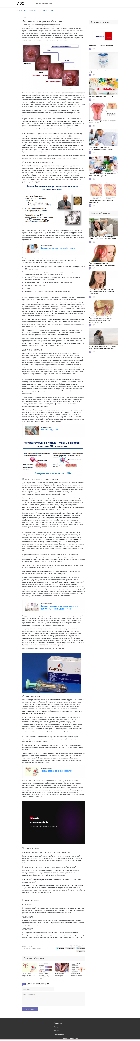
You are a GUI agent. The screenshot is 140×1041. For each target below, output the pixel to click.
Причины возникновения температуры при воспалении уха (102, 264)
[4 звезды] (28, 948)
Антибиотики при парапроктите (101, 96)
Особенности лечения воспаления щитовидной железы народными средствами (102, 291)
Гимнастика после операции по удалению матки (101, 201)
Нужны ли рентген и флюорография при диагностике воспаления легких (103, 237)
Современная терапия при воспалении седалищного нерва (101, 148)
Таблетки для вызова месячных (101, 45)
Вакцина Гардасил (49, 430)
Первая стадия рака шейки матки (56, 771)
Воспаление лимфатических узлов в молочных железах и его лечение (102, 347)
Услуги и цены (22, 10)
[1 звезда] (23, 948)
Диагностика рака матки (76, 976)
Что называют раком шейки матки (61, 976)
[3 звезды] (26, 948)
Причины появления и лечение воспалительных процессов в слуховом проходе (100, 320)
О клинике (50, 10)
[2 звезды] (25, 948)
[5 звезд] (29, 948)
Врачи (30, 10)
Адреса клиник (39, 10)
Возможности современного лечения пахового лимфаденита (103, 175)
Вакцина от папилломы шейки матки (58, 248)
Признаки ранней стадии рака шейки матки (44, 976)
